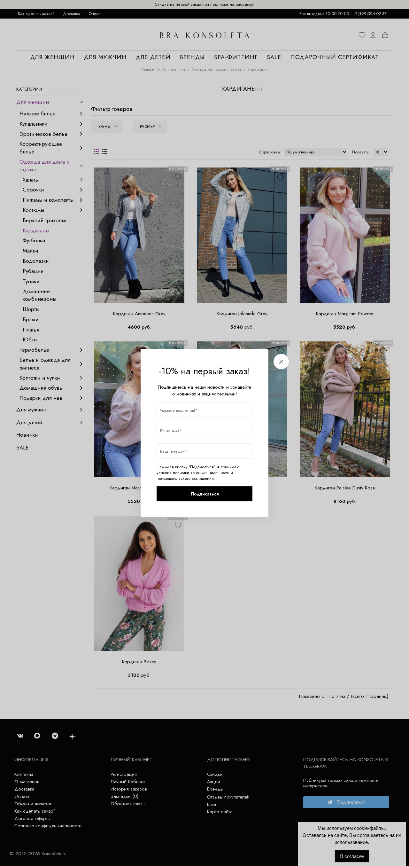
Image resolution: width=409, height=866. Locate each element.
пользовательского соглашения (185, 478)
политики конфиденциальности (201, 473)
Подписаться (205, 494)
